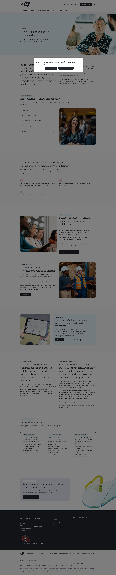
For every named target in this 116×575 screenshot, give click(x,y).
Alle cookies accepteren (66, 68)
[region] (58, 65)
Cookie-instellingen (51, 68)
